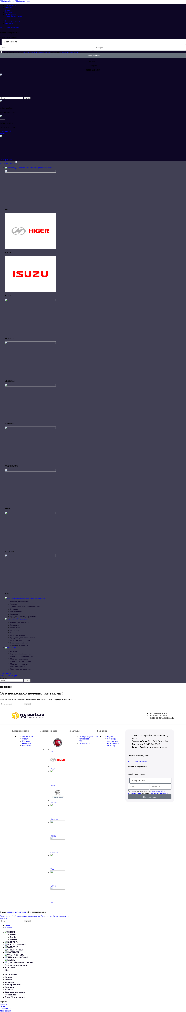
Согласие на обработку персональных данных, (20, 916)
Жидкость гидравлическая (21, 656)
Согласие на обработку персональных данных (37, 52)
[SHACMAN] (30, 343)
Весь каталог (84, 743)
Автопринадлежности (88, 736)
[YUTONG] (30, 386)
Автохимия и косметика (19, 622)
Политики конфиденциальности (68, 52)
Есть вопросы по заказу (113, 744)
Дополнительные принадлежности (25, 606)
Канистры (14, 614)
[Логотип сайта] (15, 95)
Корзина (110, 736)
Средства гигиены (17, 635)
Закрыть (3, 918)
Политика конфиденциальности (55, 916)
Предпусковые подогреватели (23, 616)
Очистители (15, 627)
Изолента (14, 609)
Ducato (13, 939)
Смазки (13, 632)
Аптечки (13, 604)
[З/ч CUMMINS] (30, 428)
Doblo (13, 937)
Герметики (14, 625)
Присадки (14, 630)
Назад (13, 934)
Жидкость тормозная (19, 664)
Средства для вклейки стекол (22, 638)
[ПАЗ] (30, 556)
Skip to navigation (7, 1)
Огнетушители (16, 611)
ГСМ (81, 741)
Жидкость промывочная (20, 661)
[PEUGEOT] (30, 301)
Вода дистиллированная (20, 654)
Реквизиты (27, 743)
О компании (27, 736)
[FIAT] (30, 172)
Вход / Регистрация (15, 997)
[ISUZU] (30, 292)
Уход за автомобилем (19, 643)
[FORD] (30, 471)
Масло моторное (17, 666)
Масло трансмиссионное (20, 669)
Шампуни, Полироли (19, 645)
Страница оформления (112, 740)
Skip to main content (23, 1)
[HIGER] (30, 249)
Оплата (25, 739)
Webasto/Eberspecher (19, 601)
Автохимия (84, 739)
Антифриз (14, 651)
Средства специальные (20, 640)
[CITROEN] (30, 513)
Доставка (26, 741)
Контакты (26, 746)
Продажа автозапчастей (17, 912)
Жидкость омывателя (19, 659)
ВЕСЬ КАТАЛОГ (7, 163)
